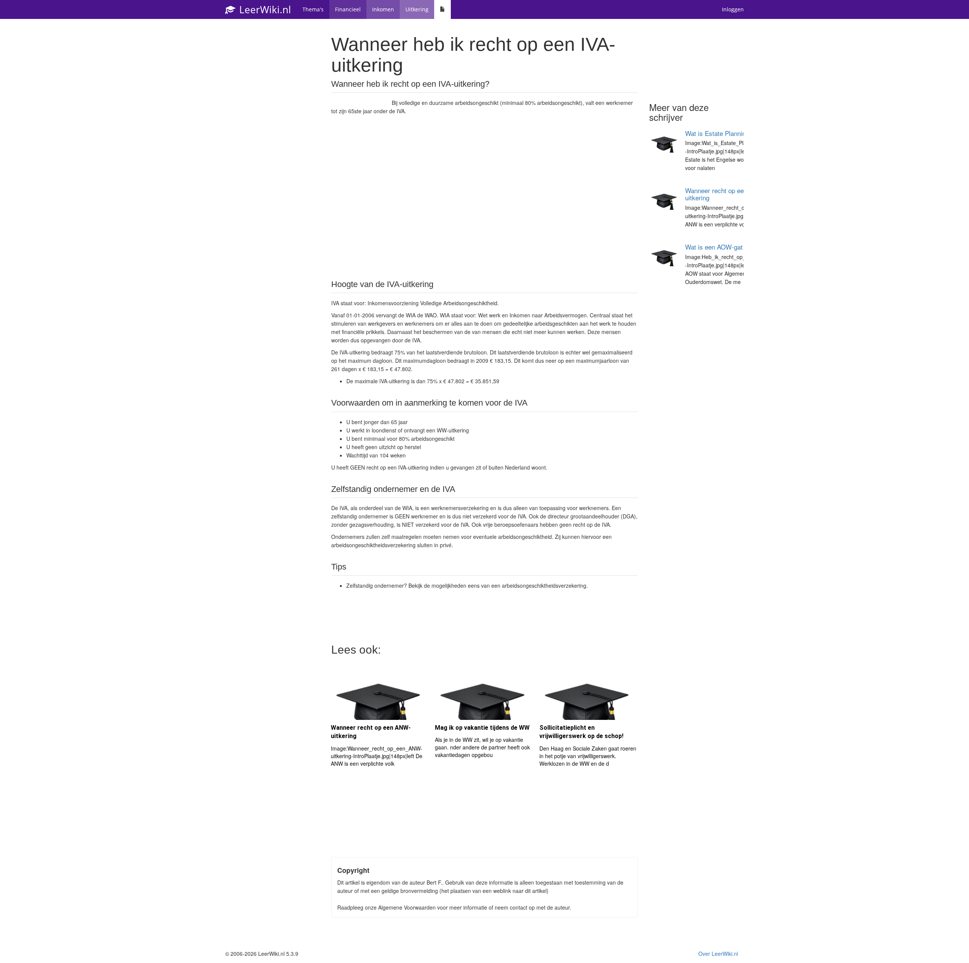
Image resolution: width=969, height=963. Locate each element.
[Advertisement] (484, 196)
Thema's (313, 9)
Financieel (348, 9)
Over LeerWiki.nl (718, 953)
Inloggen (733, 9)
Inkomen (383, 9)
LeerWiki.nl (264, 9)
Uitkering (416, 9)
